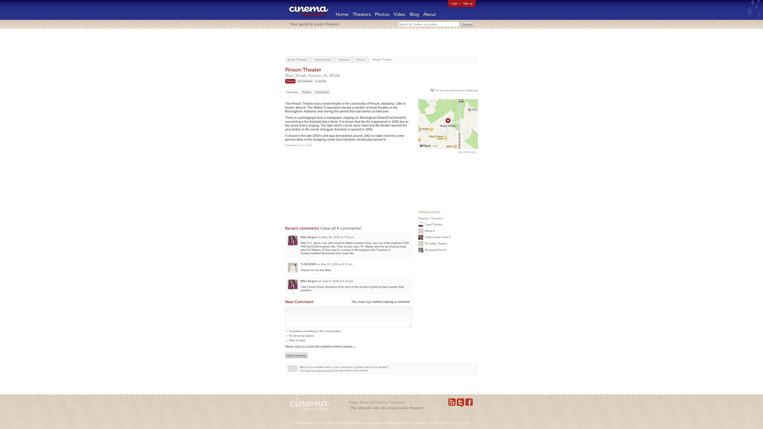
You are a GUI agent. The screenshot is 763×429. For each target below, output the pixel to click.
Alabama (344, 59)
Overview (292, 92)
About (429, 14)
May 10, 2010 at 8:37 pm (336, 264)
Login (454, 3)
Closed (290, 81)
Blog (414, 14)
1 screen (320, 81)
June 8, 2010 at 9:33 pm (337, 281)
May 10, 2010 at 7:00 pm (338, 237)
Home (342, 14)
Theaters (362, 14)
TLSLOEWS (308, 264)
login (368, 301)
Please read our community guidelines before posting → (320, 346)
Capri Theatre (433, 224)
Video (400, 14)
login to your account (319, 370)
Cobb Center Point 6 (437, 237)
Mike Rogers (309, 237)
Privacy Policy (442, 422)
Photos (382, 14)
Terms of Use (461, 422)
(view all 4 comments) (340, 228)
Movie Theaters (297, 59)
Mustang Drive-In (435, 249)
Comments (322, 92)
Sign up (468, 3)
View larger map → (467, 152)
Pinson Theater (382, 59)
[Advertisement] (381, 43)
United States (322, 59)
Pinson (361, 59)
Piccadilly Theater (436, 243)
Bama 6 (430, 230)
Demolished (304, 81)
